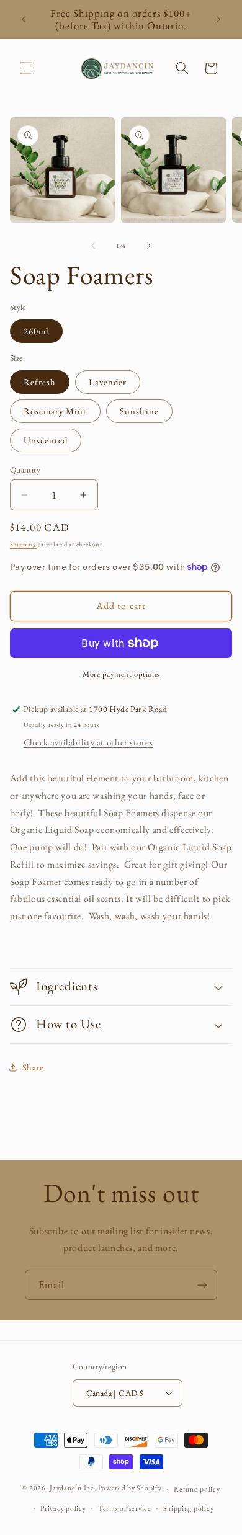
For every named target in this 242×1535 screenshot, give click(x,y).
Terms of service (124, 1508)
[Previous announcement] (23, 19)
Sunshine (139, 411)
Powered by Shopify (129, 1488)
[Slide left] (93, 245)
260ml (36, 331)
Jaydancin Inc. (73, 1488)
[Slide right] (149, 245)
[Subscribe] (202, 1285)
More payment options (121, 674)
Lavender (108, 382)
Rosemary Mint (55, 411)
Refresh (40, 382)
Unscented (46, 440)
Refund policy (197, 1488)
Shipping (23, 544)
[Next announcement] (218, 19)
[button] (26, 68)
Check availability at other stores (88, 742)
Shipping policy (188, 1508)
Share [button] (33, 1067)
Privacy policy (63, 1508)
